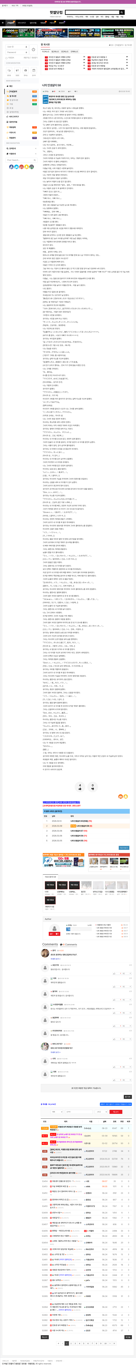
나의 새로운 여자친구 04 (104, 931)
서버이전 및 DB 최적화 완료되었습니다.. (68, 2)
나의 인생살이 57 (77, 831)
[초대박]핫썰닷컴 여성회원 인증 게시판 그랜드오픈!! (61, 806)
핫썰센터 (62, 22)
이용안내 (50, 1361)
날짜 (104, 1121)
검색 (116, 1112)
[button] (2, 23)
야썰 (117, 17)
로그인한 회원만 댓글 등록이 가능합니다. (86, 1088)
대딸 (112, 17)
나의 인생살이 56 (77, 836)
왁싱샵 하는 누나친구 (65, 66)
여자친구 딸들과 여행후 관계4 (65, 60)
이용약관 (14, 1361)
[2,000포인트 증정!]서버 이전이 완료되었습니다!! (61, 802)
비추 (128, 1121)
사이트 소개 (5, 1361)
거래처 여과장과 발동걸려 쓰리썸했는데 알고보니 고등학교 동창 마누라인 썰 (108, 69)
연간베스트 (64, 51)
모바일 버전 (59, 1361)
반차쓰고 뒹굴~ (98, 892)
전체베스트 (74, 51)
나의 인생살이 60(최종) (79, 821)
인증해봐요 (60, 892)
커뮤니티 (53, 22)
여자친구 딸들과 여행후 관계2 (65, 57)
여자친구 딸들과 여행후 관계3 (65, 63)
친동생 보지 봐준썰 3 (65, 69)
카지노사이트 (79, 17)
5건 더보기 (124, 848)
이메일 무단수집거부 (38, 1361)
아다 (102, 17)
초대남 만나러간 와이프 (108, 63)
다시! (46, 892)
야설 (121, 17)
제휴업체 (43, 22)
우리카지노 (70, 17)
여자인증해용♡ (122, 892)
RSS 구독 (15, 6)
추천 (122, 1121)
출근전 (83, 892)
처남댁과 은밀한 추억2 (108, 60)
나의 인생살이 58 (83, 826)
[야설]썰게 (10, 22)
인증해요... (72, 892)
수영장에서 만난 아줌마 (103, 925)
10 (105, 1343)
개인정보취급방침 (25, 1361)
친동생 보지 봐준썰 (108, 66)
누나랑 (92, 17)
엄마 (97, 17)
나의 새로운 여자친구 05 (104, 928)
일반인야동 (33, 23)
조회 (114, 1121)
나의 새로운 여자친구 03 (104, 934)
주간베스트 (45, 51)
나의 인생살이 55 (77, 841)
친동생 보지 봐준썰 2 (108, 57)
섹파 (86, 17)
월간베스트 (55, 51)
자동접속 (10, 58)
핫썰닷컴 (56, 12)
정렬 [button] (128, 1337)
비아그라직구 (22, 23)
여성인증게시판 (50, 877)
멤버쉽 (107, 17)
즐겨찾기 (5, 6)
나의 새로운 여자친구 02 (104, 937)
